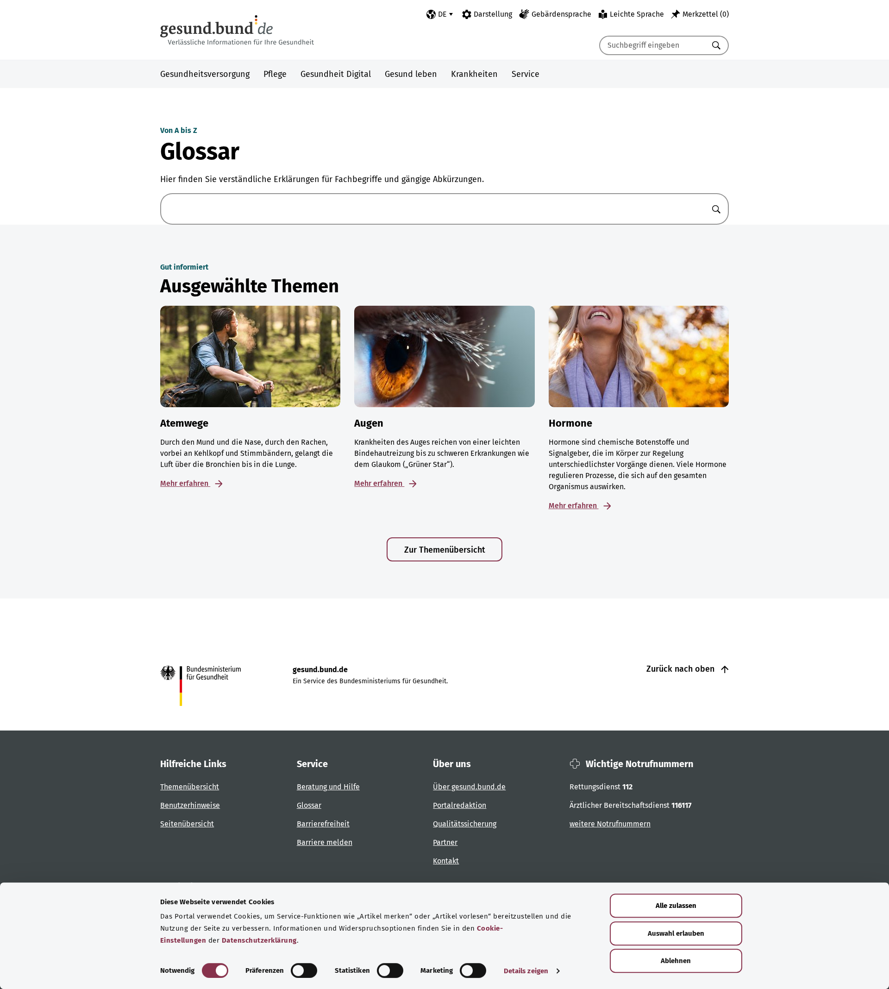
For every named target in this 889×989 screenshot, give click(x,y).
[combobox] (652, 45)
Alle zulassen (676, 905)
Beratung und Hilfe (328, 786)
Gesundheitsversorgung (205, 74)
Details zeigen (526, 971)
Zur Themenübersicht (444, 550)
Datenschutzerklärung (259, 940)
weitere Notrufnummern (610, 823)
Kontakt (446, 861)
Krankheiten (474, 74)
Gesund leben (411, 74)
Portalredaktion (459, 805)
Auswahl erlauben (676, 933)
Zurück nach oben (681, 669)
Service (525, 74)
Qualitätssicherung (464, 823)
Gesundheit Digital (336, 74)
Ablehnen (676, 961)
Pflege (275, 74)
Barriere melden (324, 842)
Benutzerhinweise (190, 805)
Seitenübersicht (187, 823)
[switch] (304, 970)
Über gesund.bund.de (469, 786)
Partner (445, 842)
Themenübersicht (189, 786)
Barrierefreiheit (323, 823)
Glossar (309, 805)
